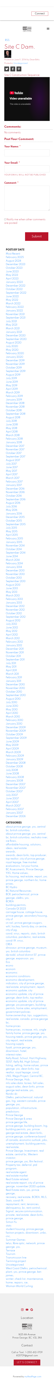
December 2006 (16, 816)
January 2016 (14, 513)
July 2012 (11, 624)
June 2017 (12, 467)
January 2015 (14, 542)
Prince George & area (19, 1119)
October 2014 (14, 549)
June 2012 (12, 627)
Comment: (10, 183)
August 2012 (13, 620)
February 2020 (15, 353)
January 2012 (14, 645)
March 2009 (13, 752)
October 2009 (14, 734)
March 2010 (13, 716)
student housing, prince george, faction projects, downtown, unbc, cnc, (26, 1233)
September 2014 (15, 553)
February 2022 (15, 307)
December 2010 (15, 684)
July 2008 (12, 770)
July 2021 (11, 321)
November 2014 (15, 545)
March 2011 (12, 674)
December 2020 (16, 335)
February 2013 (14, 599)
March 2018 (13, 435)
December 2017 (15, 446)
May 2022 (12, 300)
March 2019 (13, 392)
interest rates (13, 1054)
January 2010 (14, 724)
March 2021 (13, 328)
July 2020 (12, 346)
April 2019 (12, 389)
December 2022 (15, 286)
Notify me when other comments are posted (24, 221)
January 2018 (14, 442)
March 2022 (13, 303)
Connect (40, 13)
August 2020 (13, 342)
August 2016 (13, 503)
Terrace (10, 1250)
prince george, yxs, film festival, (24, 1161)
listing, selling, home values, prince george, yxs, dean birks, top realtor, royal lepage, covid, (27, 1069)
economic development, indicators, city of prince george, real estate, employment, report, (25, 983)
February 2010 (14, 720)
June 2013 (12, 588)
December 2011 (15, 649)
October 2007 (14, 791)
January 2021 (14, 332)
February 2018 (14, 439)
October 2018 (14, 410)
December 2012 (15, 606)
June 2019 (12, 382)
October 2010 (14, 692)
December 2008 (15, 763)
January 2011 (13, 681)
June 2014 (12, 556)
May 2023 (12, 275)
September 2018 (15, 414)
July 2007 (12, 795)
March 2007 (13, 806)
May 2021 (11, 325)
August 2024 (13, 261)
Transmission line (16, 1257)
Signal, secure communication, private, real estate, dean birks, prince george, (25, 1215)
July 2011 (11, 663)
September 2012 (15, 617)
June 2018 (12, 424)
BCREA (10, 901)
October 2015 (14, 521)
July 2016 (11, 506)
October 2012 (14, 613)
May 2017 (11, 471)
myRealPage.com (33, 1377)
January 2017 (14, 485)
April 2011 (11, 670)
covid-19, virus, (15, 941)
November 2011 (15, 652)
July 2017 (11, 464)
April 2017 (12, 474)
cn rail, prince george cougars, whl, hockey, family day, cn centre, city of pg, (26, 926)
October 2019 (14, 368)
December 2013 (15, 570)
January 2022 (14, 310)
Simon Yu (11, 1222)
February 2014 (14, 563)
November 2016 (15, 492)
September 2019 (15, 371)
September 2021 (15, 318)
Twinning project (16, 1261)
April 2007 (12, 802)
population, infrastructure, (22, 1108)
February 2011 (14, 677)
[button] (22, 1309)
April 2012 (12, 635)
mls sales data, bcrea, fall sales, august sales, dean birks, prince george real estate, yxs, (25, 1087)
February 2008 (15, 777)
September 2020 (16, 339)
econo (9, 965)
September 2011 (15, 659)
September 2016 (15, 499)
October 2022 (14, 289)
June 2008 (12, 773)
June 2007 (12, 798)
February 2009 (15, 756)
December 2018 (15, 403)
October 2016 (14, 496)
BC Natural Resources (18, 891)
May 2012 (11, 631)
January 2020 (14, 357)
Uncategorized (20, 63)
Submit (37, 236)
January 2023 (14, 282)
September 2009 (16, 738)
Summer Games (15, 1240)
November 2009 (16, 731)
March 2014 (13, 560)
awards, (11, 851)
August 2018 (13, 417)
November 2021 (15, 314)
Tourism (10, 1254)
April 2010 (12, 713)
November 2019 (15, 364)
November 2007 (16, 788)
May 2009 (12, 745)
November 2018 (15, 407)
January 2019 (14, 400)
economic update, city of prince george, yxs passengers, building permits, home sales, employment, (26, 1005)
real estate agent (16, 1172)
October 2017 (14, 453)
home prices (13, 1026)
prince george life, (17, 1122)
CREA (9, 944)
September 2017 (15, 456)
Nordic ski (11, 1094)
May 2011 (11, 667)
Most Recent (13, 254)
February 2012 (14, 642)
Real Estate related (17, 1179)
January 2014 (14, 567)
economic (11, 973)
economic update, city (19, 990)
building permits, (16, 905)
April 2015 (12, 535)
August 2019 (13, 375)
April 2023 (12, 278)
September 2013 (15, 581)
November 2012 (15, 610)
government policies (18, 1012)
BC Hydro (11, 887)
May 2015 (11, 531)
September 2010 (16, 695)
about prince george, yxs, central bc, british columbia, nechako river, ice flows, (27, 837)
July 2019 (11, 378)
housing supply (15, 1044)
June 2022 (12, 296)
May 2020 (12, 350)
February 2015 (14, 538)
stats (8, 1225)
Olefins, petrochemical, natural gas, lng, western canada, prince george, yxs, (26, 1101)
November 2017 (15, 449)
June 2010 (12, 706)
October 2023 (14, 268)
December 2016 (15, 489)
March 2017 (13, 478)
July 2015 (11, 528)
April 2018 (12, 432)
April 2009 (12, 748)
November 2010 (15, 688)
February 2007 (15, 809)
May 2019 (11, 385)
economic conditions (18, 976)
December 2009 (16, 727)
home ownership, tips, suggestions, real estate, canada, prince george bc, (27, 1019)
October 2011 (13, 656)
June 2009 (12, 741)
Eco (8, 962)
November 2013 (15, 574)
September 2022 (16, 293)
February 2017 (14, 481)
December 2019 (15, 360)
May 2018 (11, 428)
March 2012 (13, 638)
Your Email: (11, 163)
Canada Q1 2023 (16, 909)
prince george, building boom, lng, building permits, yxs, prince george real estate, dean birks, (27, 1129)
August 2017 (13, 460)
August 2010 (13, 699)
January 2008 (14, 780)
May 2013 (11, 592)
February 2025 (15, 257)
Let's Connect (27, 1362)
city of (9, 919)
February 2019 (14, 396)
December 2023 (15, 264)
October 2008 (14, 766)
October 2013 (14, 578)
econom (11, 969)
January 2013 (14, 603)
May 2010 (12, 709)
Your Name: (11, 146)
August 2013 (13, 585)
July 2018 (11, 421)
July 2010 (11, 702)
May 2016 (11, 510)
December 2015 (15, 517)
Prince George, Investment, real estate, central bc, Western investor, (25, 1154)
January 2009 (14, 759)
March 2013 (13, 595)
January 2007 (14, 813)
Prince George (14, 1115)
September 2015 (16, 524)
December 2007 (15, 784)
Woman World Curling (19, 1286)
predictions (12, 1112)
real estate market (17, 1176)
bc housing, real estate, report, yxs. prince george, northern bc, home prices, (27, 880)
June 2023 (12, 271)
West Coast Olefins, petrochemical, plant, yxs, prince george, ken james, (26, 1272)
